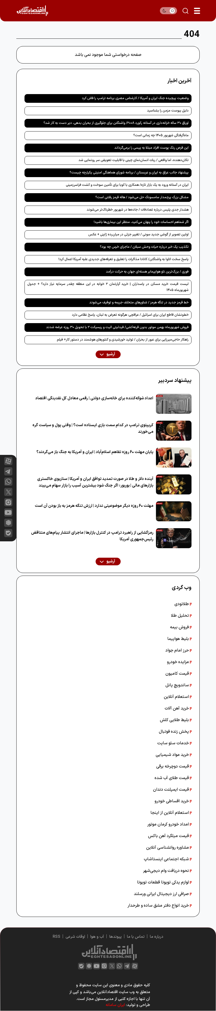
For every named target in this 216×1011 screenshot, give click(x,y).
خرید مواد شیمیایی (173, 755)
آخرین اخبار (179, 81)
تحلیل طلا (180, 616)
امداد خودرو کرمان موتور (168, 824)
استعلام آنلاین (177, 697)
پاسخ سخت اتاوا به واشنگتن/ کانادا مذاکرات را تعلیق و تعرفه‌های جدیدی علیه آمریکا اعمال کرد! (123, 259)
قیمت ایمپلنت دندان (171, 789)
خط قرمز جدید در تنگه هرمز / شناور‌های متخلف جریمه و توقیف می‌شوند (139, 302)
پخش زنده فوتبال (174, 731)
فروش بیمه (180, 627)
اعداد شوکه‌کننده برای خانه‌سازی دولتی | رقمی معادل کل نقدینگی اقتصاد (94, 398)
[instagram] (8, 502)
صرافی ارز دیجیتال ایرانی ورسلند (162, 894)
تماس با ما (136, 937)
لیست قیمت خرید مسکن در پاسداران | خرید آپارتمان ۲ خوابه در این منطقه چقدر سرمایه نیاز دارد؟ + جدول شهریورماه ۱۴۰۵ (108, 287)
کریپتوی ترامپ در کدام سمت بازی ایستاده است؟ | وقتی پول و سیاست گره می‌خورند (92, 428)
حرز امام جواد (177, 650)
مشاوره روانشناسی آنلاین (168, 847)
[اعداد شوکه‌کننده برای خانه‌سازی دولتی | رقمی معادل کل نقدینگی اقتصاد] (174, 404)
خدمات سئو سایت (173, 743)
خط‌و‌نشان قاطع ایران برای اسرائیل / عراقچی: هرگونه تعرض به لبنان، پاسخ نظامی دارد (130, 315)
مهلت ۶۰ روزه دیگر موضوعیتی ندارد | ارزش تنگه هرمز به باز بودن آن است (94, 506)
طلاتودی (182, 604)
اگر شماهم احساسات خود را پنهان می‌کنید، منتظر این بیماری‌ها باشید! (141, 222)
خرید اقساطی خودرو (172, 801)
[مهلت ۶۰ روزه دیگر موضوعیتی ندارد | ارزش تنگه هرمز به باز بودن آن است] (174, 511)
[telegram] (8, 471)
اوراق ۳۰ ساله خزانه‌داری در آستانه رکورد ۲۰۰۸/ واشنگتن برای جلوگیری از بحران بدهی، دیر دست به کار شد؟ (116, 123)
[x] (8, 492)
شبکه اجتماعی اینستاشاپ (167, 859)
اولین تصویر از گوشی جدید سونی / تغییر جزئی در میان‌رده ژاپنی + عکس (138, 234)
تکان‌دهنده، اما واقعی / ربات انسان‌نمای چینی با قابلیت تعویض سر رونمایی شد (133, 160)
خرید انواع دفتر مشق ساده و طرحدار (158, 905)
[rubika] (8, 523)
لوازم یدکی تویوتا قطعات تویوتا (163, 882)
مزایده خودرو (178, 662)
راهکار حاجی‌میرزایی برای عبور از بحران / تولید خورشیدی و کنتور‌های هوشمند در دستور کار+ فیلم (123, 339)
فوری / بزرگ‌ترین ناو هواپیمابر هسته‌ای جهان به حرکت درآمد (147, 271)
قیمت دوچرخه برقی (173, 766)
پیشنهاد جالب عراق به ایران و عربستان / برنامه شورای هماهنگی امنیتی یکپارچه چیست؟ (129, 172)
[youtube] (8, 512)
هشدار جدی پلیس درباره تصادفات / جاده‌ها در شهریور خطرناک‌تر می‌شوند (138, 209)
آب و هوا (97, 937)
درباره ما (156, 937)
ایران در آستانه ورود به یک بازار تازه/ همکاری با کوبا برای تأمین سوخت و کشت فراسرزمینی (127, 185)
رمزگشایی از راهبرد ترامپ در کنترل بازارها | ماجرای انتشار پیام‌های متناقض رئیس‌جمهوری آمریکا (92, 536)
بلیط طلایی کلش (175, 720)
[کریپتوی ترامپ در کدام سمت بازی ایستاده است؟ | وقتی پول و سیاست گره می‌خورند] (174, 431)
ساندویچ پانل (177, 685)
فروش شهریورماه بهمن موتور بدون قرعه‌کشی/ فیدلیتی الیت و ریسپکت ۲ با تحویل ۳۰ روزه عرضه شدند (117, 327)
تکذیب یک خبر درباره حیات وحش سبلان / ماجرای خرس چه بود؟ (144, 247)
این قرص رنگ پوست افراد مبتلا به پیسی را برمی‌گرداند (151, 147)
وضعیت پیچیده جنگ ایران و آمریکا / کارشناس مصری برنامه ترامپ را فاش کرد (135, 98)
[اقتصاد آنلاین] (32, 11)
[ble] (8, 533)
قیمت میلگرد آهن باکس (169, 836)
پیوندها (115, 937)
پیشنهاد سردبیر (175, 381)
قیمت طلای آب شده (172, 778)
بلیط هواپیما (178, 639)
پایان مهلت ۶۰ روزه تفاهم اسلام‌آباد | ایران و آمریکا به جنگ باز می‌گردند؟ (94, 452)
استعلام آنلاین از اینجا (170, 813)
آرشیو (110, 354)
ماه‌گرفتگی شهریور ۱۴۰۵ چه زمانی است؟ (161, 135)
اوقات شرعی (75, 937)
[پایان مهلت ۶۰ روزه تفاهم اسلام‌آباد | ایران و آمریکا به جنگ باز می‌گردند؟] (174, 458)
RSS (56, 937)
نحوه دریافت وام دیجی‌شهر (166, 871)
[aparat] (8, 461)
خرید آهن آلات (177, 708)
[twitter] (112, 966)
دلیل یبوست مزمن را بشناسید (168, 110)
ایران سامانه (115, 1005)
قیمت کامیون (177, 673)
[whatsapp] (8, 482)
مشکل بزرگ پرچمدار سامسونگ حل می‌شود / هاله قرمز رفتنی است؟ (142, 197)
